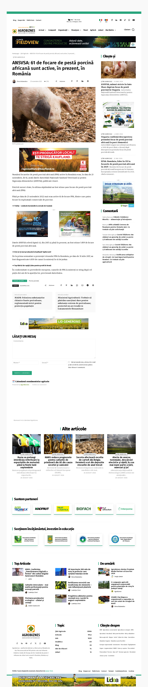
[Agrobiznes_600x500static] (32, 224)
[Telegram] (87, 285)
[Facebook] (112, 20)
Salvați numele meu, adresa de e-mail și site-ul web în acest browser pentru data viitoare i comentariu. (81, 364)
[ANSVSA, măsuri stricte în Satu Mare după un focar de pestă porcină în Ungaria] (118, 69)
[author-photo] (26, 579)
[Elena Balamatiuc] (14, 81)
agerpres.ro (24, 285)
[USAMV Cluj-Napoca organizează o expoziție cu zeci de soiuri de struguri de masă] (103, 600)
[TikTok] (125, 20)
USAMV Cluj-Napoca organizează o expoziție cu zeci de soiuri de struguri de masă (122, 600)
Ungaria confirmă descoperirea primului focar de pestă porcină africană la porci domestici (116, 140)
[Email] (82, 285)
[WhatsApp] (129, 20)
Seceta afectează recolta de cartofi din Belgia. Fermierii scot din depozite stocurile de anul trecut (90, 461)
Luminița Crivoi (33, 592)
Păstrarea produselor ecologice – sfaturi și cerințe (34, 600)
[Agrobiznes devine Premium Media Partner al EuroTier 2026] (103, 572)
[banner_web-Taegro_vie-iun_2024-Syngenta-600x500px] (118, 194)
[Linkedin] (116, 20)
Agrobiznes (118, 591)
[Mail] (120, 20)
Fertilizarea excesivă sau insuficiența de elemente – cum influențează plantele (80, 584)
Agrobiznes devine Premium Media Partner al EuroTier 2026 (122, 571)
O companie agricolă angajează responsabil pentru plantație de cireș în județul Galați (122, 585)
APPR (30, 579)
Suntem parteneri (26, 499)
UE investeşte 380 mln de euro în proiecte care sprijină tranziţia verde (79, 571)
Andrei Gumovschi (34, 606)
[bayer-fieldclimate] (74, 42)
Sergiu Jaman (118, 576)
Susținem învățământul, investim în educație (44, 528)
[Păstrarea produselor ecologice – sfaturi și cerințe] (17, 601)
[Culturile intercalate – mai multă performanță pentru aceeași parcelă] (17, 587)
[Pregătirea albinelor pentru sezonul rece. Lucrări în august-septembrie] (60, 598)
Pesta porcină (34, 281)
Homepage (15, 53)
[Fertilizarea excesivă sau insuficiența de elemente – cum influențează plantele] (60, 585)
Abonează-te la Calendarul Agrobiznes (26, 420)
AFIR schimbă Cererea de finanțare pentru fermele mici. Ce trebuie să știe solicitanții (116, 227)
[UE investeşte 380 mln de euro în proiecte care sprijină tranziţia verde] (60, 572)
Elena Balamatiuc (22, 81)
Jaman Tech (49, 671)
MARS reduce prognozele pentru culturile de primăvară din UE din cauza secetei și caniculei (58, 461)
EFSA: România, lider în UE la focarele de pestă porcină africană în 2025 (118, 164)
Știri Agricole (24, 53)
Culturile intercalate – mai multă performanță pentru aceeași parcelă (36, 587)
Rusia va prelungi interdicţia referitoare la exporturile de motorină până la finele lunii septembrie (26, 462)
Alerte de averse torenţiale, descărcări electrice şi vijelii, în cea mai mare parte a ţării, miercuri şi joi (121, 462)
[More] (87, 81)
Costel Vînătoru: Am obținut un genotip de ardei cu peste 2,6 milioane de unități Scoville (117, 237)
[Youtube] (133, 20)
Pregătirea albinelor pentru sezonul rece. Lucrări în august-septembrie (80, 598)
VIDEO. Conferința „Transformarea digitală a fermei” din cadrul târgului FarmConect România (36, 572)
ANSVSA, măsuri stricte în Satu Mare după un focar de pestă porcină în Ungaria (116, 87)
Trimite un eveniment (39, 384)
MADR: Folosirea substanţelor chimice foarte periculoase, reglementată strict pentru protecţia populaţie (30, 302)
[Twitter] (35, 643)
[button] (129, 29)
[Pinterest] (77, 81)
